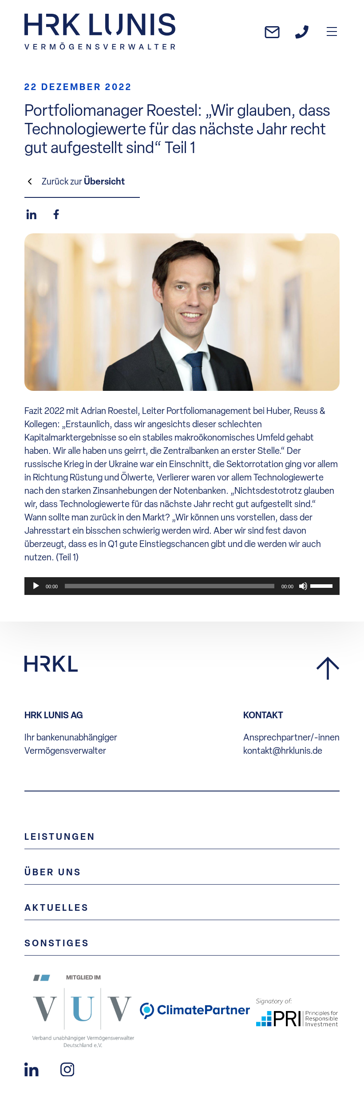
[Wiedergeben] (36, 586)
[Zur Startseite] (99, 31)
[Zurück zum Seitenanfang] (328, 669)
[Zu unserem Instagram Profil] (67, 1068)
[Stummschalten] (303, 586)
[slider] (322, 585)
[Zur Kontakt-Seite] (302, 31)
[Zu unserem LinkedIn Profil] (31, 1068)
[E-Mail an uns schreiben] (272, 31)
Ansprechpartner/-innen (291, 737)
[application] (182, 586)
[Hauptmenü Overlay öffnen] (332, 31)
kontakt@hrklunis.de (282, 750)
